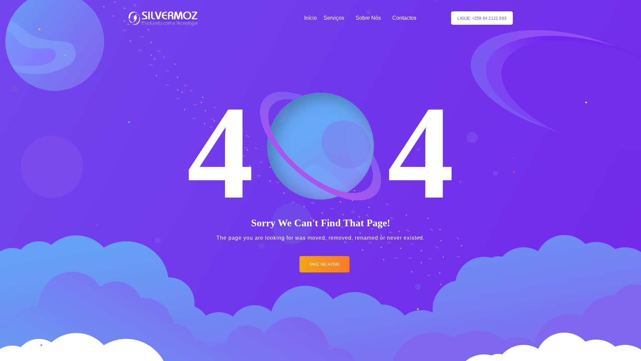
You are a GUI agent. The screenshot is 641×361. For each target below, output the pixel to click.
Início (310, 18)
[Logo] (163, 18)
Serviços (334, 18)
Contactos (404, 18)
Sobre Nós (368, 18)
